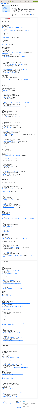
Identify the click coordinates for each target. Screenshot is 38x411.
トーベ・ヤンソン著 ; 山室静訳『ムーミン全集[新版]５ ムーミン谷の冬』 (13, 255)
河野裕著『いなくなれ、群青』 (6, 191)
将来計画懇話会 (19, 407)
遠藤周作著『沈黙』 (6, 204)
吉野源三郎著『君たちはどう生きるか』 (7, 188)
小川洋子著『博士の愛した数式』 (6, 238)
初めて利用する (35, 1)
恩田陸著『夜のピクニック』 (7, 258)
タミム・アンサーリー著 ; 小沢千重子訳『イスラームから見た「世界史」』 (13, 64)
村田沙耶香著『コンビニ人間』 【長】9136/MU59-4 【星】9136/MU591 (12, 374)
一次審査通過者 (5, 11)
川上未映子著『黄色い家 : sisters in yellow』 (8, 158)
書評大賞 (5, 3)
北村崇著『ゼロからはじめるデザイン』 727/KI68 (10, 396)
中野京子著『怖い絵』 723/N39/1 (7, 349)
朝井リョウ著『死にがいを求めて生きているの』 (10, 131)
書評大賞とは (4, 7)
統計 (17, 404)
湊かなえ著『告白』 (6, 280)
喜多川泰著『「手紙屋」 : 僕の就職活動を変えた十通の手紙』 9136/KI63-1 (13, 337)
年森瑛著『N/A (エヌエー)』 (6, 214)
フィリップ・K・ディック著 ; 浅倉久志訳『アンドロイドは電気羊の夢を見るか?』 (13, 52)
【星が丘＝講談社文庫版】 (24, 367)
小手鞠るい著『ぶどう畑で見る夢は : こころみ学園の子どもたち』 (12, 283)
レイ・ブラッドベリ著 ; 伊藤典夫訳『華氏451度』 (9, 30)
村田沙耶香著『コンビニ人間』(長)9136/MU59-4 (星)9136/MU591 (11, 298)
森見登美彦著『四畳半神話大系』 (7, 69)
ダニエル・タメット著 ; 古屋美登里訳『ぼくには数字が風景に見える (12, 247)
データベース (20, 1)
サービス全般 (16, 1)
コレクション (24, 1)
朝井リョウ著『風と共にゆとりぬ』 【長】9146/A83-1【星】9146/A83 (13, 340)
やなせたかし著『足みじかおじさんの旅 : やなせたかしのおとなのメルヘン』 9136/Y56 (14, 353)
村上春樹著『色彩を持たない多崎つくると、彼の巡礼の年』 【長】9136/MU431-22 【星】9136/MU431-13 (18, 392)
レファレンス (29, 1)
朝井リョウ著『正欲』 (5, 83)
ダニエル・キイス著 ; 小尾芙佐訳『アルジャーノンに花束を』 (11, 106)
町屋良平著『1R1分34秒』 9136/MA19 (7, 378)
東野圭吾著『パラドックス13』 (7, 166)
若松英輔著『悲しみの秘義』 (7, 94)
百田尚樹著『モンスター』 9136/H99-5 (7, 388)
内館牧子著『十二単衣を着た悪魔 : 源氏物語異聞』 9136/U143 (12, 342)
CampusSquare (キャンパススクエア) (8, 403)
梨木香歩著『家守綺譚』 (5, 44)
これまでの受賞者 (5, 10)
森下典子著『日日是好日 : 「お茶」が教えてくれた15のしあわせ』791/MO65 (12, 306)
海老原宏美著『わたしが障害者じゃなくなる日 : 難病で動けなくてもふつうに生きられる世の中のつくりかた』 (18, 102)
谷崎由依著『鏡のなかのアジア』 (6, 90)
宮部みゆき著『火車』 (6, 37)
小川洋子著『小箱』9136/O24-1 (6, 309)
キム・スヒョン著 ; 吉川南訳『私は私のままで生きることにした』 (11, 221)
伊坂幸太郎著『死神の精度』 (6, 265)
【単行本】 (4, 135)
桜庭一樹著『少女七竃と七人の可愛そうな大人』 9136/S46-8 (10, 357)
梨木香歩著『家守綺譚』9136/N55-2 (7, 295)
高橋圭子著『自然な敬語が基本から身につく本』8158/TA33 (11, 314)
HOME (2, 3)
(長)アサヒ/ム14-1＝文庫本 (20, 194)
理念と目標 (18, 402)
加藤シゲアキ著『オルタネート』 (7, 231)
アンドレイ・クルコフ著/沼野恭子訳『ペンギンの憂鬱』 (9, 273)
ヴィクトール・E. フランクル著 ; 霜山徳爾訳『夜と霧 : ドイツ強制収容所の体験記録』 (14, 60)
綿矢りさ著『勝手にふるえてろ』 (6, 270)
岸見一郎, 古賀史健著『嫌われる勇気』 (7, 127)
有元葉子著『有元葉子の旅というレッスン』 (9, 72)
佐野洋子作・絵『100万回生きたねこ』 (8, 207)
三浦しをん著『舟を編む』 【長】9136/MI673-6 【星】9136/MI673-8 (13, 364)
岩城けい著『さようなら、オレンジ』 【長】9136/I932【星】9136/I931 (12, 327)
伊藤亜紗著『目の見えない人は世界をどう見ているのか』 (11, 141)
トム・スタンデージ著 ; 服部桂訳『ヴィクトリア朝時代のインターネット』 (12, 27)
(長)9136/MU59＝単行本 (27, 194)
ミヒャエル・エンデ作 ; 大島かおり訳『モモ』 (8, 79)
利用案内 (13, 1)
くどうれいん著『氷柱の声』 (7, 252)
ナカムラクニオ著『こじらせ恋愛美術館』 (9, 199)
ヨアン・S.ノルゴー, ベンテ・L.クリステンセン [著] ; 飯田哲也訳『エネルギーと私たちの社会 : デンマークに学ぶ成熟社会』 (18, 218)
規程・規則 (18, 403)
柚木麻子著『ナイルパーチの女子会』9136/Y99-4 (10, 316)
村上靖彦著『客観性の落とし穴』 (7, 174)
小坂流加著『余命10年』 (5, 116)
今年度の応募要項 (5, 8)
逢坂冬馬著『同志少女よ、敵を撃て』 (8, 226)
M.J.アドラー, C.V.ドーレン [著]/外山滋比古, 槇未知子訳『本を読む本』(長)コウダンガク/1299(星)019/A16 (16, 303)
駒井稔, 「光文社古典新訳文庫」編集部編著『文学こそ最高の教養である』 (12, 155)
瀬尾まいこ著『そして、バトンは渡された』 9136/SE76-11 (11, 332)
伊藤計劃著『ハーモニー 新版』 (7, 285)
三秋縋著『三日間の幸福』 (7, 97)
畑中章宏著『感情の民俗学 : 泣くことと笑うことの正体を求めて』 (12, 171)
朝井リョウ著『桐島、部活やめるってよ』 (9, 288)
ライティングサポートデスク (7, 404)
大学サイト (4, 402)
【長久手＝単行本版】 (17, 367)
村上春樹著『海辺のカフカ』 (6, 113)
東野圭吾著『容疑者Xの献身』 (6, 56)
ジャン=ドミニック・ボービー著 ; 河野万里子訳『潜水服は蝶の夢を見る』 (12, 49)
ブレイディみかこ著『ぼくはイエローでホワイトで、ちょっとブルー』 (12, 134)
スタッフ (18, 406)
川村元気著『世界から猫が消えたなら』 (7, 120)
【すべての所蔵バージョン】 (28, 30)
